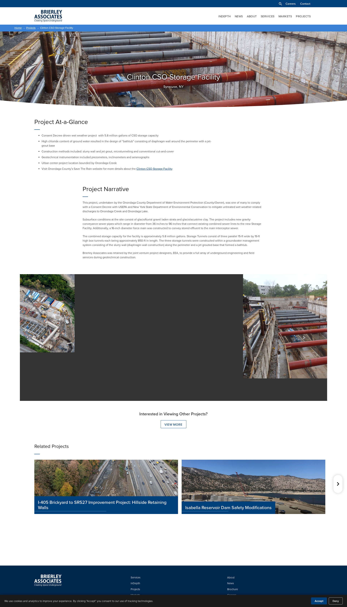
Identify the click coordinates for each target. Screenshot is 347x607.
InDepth (224, 16)
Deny (336, 600)
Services (268, 16)
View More (173, 425)
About (252, 16)
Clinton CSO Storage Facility (154, 169)
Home (18, 27)
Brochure (232, 589)
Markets (285, 16)
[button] (280, 4)
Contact (305, 4)
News (239, 16)
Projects (303, 16)
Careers (290, 4)
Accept (319, 600)
